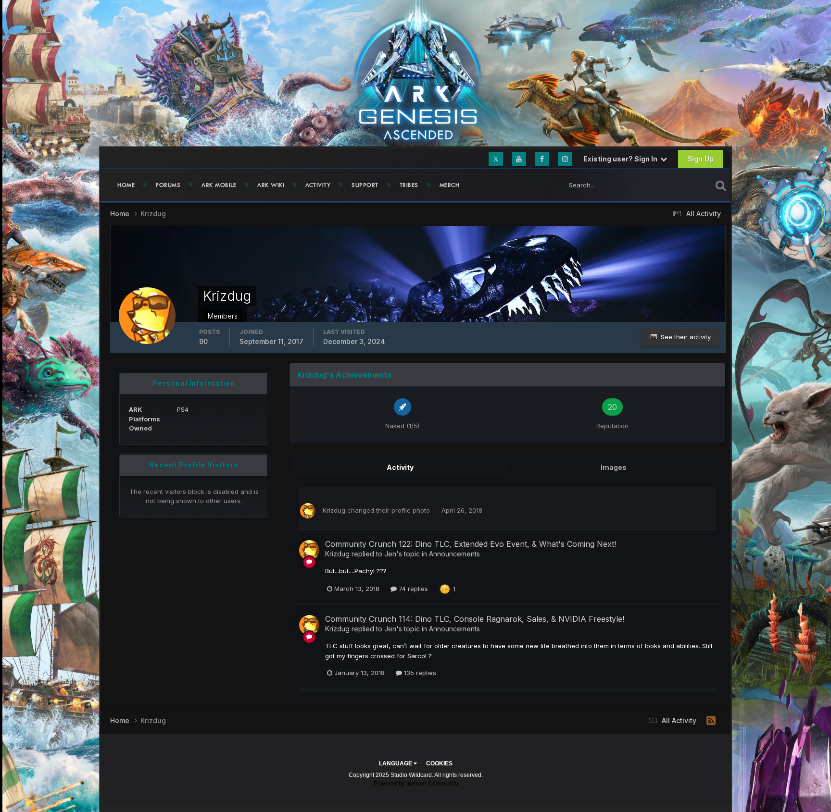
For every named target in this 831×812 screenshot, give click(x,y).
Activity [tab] (400, 467)
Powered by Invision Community (416, 783)
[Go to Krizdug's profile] (308, 511)
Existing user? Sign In (621, 159)
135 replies (419, 673)
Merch (450, 185)
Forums (168, 185)
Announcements (454, 554)
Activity (317, 185)
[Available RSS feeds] (711, 720)
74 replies (412, 588)
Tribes (409, 185)
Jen (390, 554)
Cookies (439, 763)
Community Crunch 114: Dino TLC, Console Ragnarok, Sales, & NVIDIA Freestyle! (474, 619)
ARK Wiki (270, 185)
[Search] (721, 185)
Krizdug (334, 510)
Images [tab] (614, 467)
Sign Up (701, 159)
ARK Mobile (218, 185)
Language (396, 763)
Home (126, 185)
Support (365, 185)
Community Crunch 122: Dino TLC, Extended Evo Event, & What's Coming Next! (470, 544)
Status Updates (677, 184)
